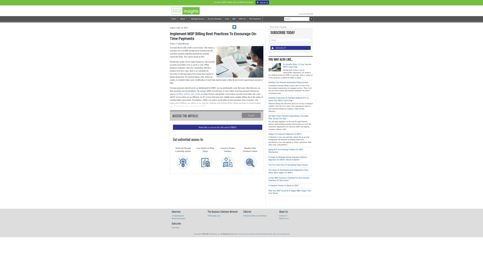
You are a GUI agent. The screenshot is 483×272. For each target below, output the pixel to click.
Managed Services (197, 19)
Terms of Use (238, 234)
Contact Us (283, 215)
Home (174, 19)
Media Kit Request (178, 218)
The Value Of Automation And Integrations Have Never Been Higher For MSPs (288, 171)
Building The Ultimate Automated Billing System (288, 82)
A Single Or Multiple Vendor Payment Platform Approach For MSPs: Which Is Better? (288, 158)
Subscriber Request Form (264, 234)
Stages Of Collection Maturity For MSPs (285, 134)
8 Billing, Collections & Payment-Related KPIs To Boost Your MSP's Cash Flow (289, 99)
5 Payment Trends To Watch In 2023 (283, 185)
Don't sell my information (281, 234)
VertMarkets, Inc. (214, 234)
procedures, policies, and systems (187, 94)
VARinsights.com (214, 215)
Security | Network (214, 19)
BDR (233, 19)
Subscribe (309, 14)
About (182, 19)
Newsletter (175, 227)
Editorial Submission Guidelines (255, 215)
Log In (301, 14)
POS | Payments (255, 19)
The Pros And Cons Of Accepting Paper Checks (288, 165)
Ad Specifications (178, 215)
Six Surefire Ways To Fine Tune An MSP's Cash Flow (297, 65)
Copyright (197, 234)
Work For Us (284, 218)
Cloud (227, 19)
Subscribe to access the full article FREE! (218, 127)
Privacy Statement (249, 234)
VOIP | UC (242, 19)
